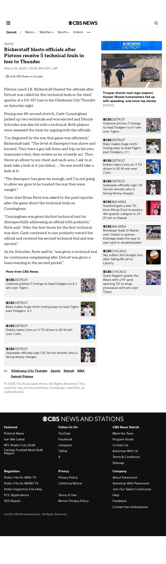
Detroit (11, 32)
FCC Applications (16, 495)
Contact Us (120, 445)
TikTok (62, 451)
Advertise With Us (125, 451)
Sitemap (118, 463)
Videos (78, 32)
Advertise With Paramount (131, 483)
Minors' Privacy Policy (73, 501)
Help (116, 495)
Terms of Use (67, 495)
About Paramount (125, 477)
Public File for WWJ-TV (20, 477)
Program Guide (123, 439)
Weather (45, 32)
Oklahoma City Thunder (29, 371)
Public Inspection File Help (23, 489)
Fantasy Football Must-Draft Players (23, 451)
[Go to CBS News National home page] (83, 23)
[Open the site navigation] (31, 23)
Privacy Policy (68, 477)
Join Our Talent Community (132, 489)
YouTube (64, 433)
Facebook (65, 439)
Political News (14, 433)
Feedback (120, 501)
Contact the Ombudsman (130, 507)
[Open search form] (156, 23)
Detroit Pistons (22, 377)
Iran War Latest (14, 439)
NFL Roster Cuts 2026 (19, 445)
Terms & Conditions (126, 457)
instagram (65, 445)
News (29, 32)
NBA (81, 371)
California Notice (70, 483)
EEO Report (12, 501)
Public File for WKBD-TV (21, 483)
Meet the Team (123, 433)
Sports (62, 32)
